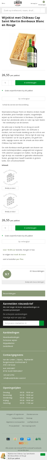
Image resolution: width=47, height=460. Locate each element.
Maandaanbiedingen (11, 337)
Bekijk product (10, 188)
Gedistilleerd (8, 346)
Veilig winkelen (17, 418)
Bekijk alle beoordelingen (34, 282)
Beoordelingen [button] (9, 293)
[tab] (23, 293)
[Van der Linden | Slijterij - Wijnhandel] (17, 3)
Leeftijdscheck (32, 422)
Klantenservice (32, 414)
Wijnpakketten (8, 343)
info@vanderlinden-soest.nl (15, 378)
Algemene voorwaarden (15, 422)
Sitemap (29, 418)
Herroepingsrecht (29, 426)
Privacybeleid (14, 426)
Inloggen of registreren (15, 414)
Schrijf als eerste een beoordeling (15, 105)
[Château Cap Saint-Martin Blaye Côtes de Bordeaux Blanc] (10, 200)
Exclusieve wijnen (10, 340)
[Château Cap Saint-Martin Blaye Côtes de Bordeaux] (10, 177)
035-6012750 (9, 375)
